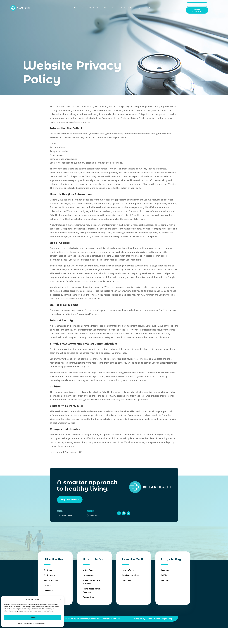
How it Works (128, 570)
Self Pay (164, 575)
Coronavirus (88, 597)
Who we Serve (110, 8)
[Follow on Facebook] (119, 513)
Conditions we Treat (131, 575)
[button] (60, 599)
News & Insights (51, 580)
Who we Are (79, 8)
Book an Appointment (197, 10)
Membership (166, 580)
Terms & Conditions (155, 619)
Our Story (48, 570)
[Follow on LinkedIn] (128, 513)
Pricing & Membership (130, 8)
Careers (47, 585)
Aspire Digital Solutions (109, 619)
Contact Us (48, 591)
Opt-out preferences (25, 623)
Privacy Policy (139, 619)
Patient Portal (197, 4)
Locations (149, 8)
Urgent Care (88, 575)
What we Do (94, 8)
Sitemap (168, 619)
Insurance (165, 570)
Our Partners (49, 575)
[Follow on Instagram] (124, 513)
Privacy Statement (39, 623)
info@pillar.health (64, 515)
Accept (32, 618)
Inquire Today (70, 499)
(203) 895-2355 (93, 515)
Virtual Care (88, 570)
